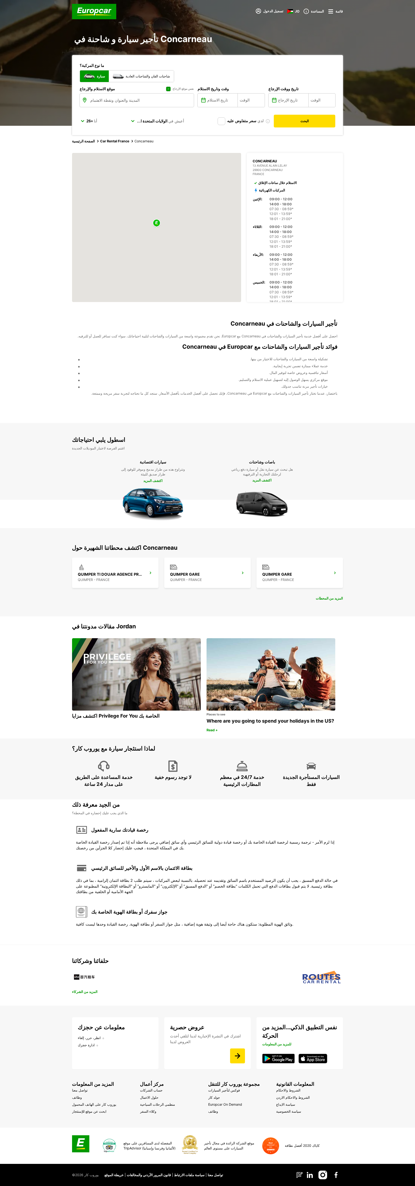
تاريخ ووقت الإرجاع (284, 88)
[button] (156, 223)
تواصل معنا (215, 1175)
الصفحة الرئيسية (83, 141)
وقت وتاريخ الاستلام (213, 88)
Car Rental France (114, 141)
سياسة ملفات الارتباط (189, 1175)
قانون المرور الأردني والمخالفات (149, 1175)
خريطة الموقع (114, 1175)
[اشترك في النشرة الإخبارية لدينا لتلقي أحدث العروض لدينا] (237, 1055)
